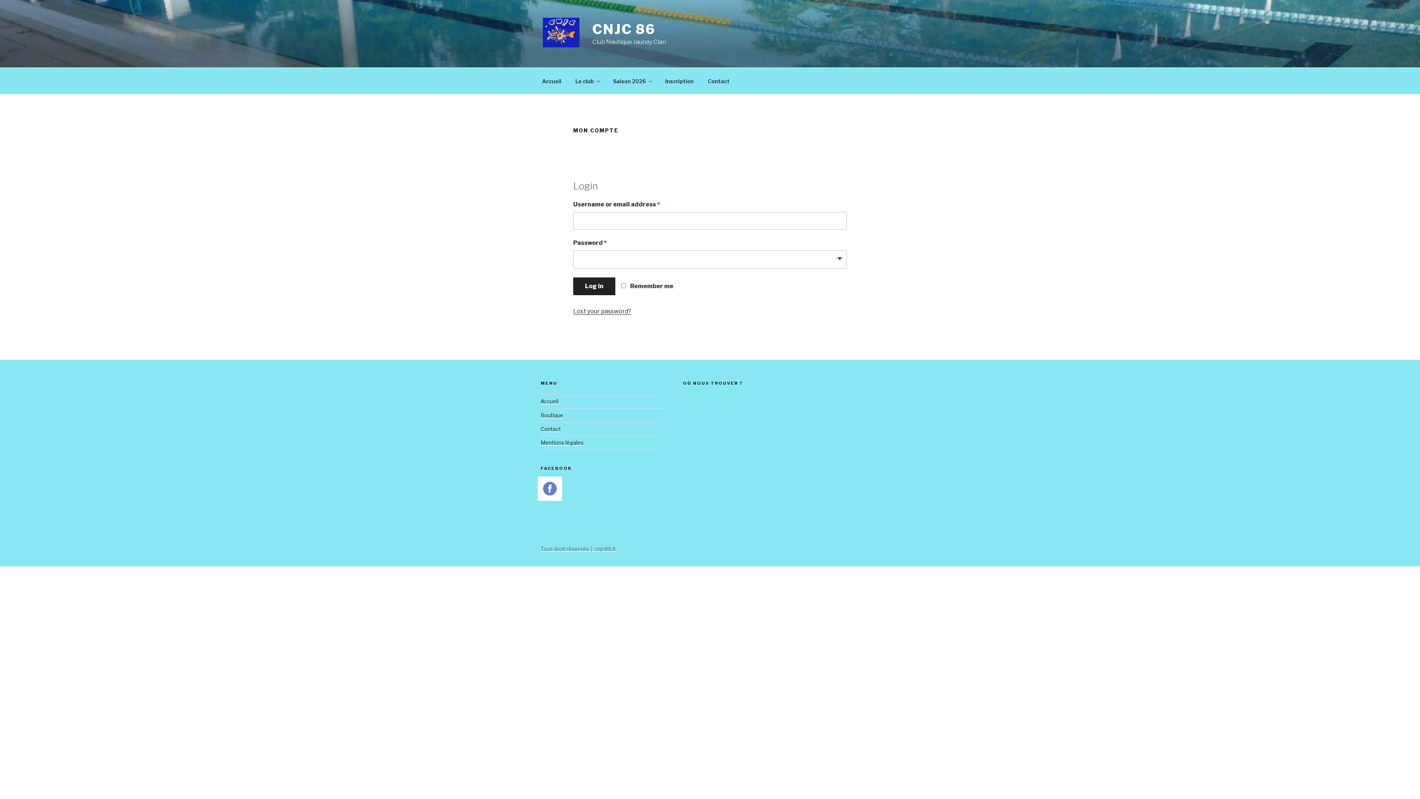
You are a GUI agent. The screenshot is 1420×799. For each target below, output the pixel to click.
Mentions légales (562, 442)
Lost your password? (602, 311)
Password (590, 242)
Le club (584, 81)
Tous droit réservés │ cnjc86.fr (578, 549)
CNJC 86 (624, 29)
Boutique (552, 415)
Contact (719, 81)
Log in (594, 286)
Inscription (679, 81)
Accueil (551, 81)
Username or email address (616, 204)
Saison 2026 (629, 81)
